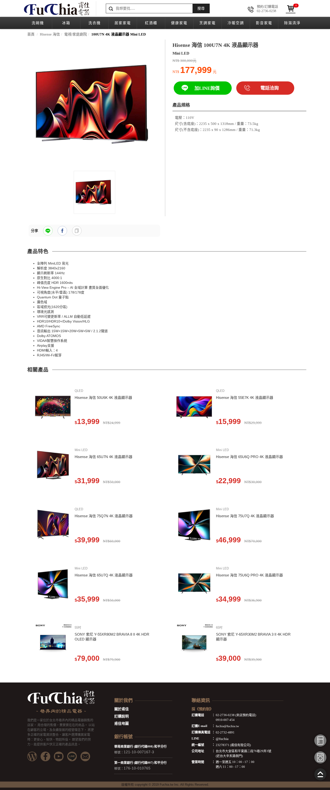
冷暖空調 (236, 23)
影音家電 (264, 23)
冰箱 (66, 23)
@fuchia (222, 739)
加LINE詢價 (207, 88)
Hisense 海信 (50, 34)
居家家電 (123, 23)
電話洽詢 (269, 88)
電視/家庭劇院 (75, 34)
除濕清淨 (292, 23)
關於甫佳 (121, 709)
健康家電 (179, 23)
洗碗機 (38, 23)
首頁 (31, 34)
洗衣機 (94, 23)
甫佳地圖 (121, 723)
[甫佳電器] (56, 8)
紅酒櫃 (151, 23)
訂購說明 (121, 716)
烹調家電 (207, 23)
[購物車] (290, 8)
